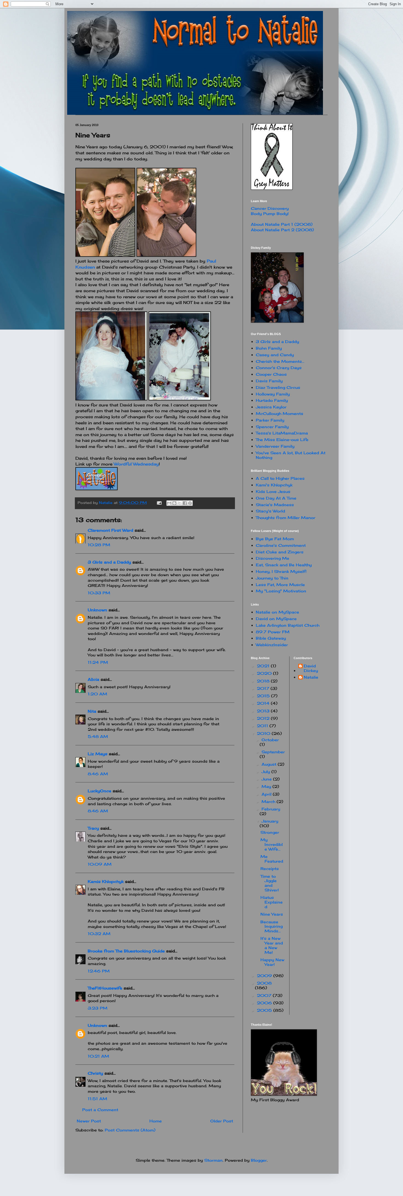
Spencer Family (272, 426)
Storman (213, 1160)
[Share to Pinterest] (190, 503)
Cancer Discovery (270, 208)
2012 (264, 718)
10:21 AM (98, 1056)
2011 (263, 725)
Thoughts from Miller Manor (285, 517)
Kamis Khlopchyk (106, 881)
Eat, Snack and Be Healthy (284, 564)
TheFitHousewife (105, 988)
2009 (265, 975)
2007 (265, 995)
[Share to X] (179, 503)
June (267, 779)
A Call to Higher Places (280, 478)
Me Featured (271, 858)
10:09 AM (100, 864)
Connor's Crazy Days (279, 367)
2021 (264, 665)
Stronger (269, 832)
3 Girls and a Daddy (109, 562)
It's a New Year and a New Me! (271, 945)
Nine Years (271, 914)
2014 (264, 703)
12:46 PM (99, 971)
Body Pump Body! (270, 213)
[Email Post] (159, 503)
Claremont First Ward (110, 530)
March (269, 801)
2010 (264, 733)
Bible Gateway (271, 638)
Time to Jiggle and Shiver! (269, 883)
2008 (264, 983)
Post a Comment (100, 1109)
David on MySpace (276, 618)
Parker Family (270, 420)
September (273, 751)
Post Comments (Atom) (130, 1130)
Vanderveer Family (275, 446)
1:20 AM (97, 694)
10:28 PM (99, 544)
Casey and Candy (275, 354)
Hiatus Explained (271, 902)
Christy (95, 1073)
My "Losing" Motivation (281, 591)
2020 (265, 673)
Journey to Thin (272, 578)
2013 (264, 711)
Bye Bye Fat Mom (275, 538)
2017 (264, 688)
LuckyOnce (99, 790)
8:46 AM (98, 773)
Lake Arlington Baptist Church (287, 625)
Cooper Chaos (271, 374)
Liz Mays (97, 753)
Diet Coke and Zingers (279, 552)
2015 (264, 695)
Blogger (259, 1160)
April (267, 794)
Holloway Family (273, 394)
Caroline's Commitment (281, 545)
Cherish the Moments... (280, 361)
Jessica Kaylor (271, 407)
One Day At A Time (276, 498)
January (270, 821)
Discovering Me (272, 558)
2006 (265, 1002)
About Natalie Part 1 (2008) (282, 224)
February (271, 809)
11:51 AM (97, 1098)
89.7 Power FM (273, 631)
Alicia (93, 679)
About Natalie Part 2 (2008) (282, 229)
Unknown (97, 609)
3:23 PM (97, 1008)
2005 (265, 1010)
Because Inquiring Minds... (271, 926)
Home (155, 1121)
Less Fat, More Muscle (280, 584)
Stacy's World (270, 511)
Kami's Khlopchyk (274, 485)
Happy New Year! (272, 962)
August (270, 764)
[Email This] (169, 503)
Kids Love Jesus (273, 491)
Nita (92, 711)
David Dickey (311, 668)
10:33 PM (99, 592)
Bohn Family (269, 348)
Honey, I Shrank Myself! (281, 571)
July (266, 771)
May (267, 786)
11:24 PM (98, 662)
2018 (264, 681)
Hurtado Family (272, 400)
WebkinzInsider (272, 644)
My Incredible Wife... (271, 844)
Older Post (221, 1121)
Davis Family (269, 380)
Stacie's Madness (275, 504)
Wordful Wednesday (136, 464)
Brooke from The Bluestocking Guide (126, 951)
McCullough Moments (279, 413)
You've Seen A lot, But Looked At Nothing (290, 455)
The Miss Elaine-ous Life (282, 439)
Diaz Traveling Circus (278, 387)
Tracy (93, 828)
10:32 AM (99, 933)
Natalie (311, 677)
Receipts (269, 868)
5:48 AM (98, 736)
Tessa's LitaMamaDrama (282, 433)
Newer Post (89, 1121)
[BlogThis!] (174, 503)
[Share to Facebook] (185, 503)
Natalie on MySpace (277, 612)
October (270, 739)
